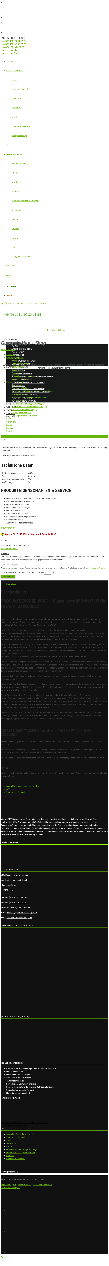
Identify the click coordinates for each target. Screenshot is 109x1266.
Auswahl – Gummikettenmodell (20, 1134)
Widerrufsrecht (24, 1184)
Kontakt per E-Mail (11, 53)
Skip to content (8, 349)
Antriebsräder (16, 210)
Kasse (9, 410)
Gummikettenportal (16, 343)
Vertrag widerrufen (9, 1172)
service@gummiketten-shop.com (22, 912)
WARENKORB (11, 286)
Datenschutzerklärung (42, 1184)
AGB (8, 789)
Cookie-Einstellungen (10, 1187)
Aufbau (14, 80)
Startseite (11, 339)
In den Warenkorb (8, 577)
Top (3, 1257)
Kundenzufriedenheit (15, 1158)
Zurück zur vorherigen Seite (11, 436)
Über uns (10, 416)
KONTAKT (9, 275)
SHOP (8, 145)
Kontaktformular (9, 50)
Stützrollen (15, 229)
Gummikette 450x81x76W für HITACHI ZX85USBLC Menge (24, 573)
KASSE (9, 295)
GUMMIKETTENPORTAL (14, 71)
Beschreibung (11, 584)
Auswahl (14, 117)
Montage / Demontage (19, 136)
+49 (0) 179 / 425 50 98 (13, 47)
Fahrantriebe (16, 173)
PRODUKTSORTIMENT (14, 154)
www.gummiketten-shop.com (19, 917)
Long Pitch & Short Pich (20, 89)
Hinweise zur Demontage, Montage (21, 1149)
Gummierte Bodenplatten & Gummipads (25, 201)
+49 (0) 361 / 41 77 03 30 (14, 44)
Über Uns (10, 1155)
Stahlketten (16, 191)
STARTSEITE (10, 61)
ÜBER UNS (10, 266)
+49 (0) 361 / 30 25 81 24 (14, 41)
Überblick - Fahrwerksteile (20, 164)
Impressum (6, 1184)
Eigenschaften (16, 108)
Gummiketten (16, 182)
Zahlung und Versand (97, 568)
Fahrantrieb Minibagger (22, 373)
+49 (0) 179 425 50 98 (20, 907)
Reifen (14, 247)
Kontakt (10, 413)
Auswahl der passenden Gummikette (22, 786)
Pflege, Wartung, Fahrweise (21, 126)
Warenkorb (11, 1143)
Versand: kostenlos (9, 548)
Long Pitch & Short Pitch (22, 349)
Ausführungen (16, 98)
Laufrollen (15, 238)
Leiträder (15, 219)
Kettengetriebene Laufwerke (21, 257)
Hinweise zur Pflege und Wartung (20, 1152)
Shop (8, 404)
